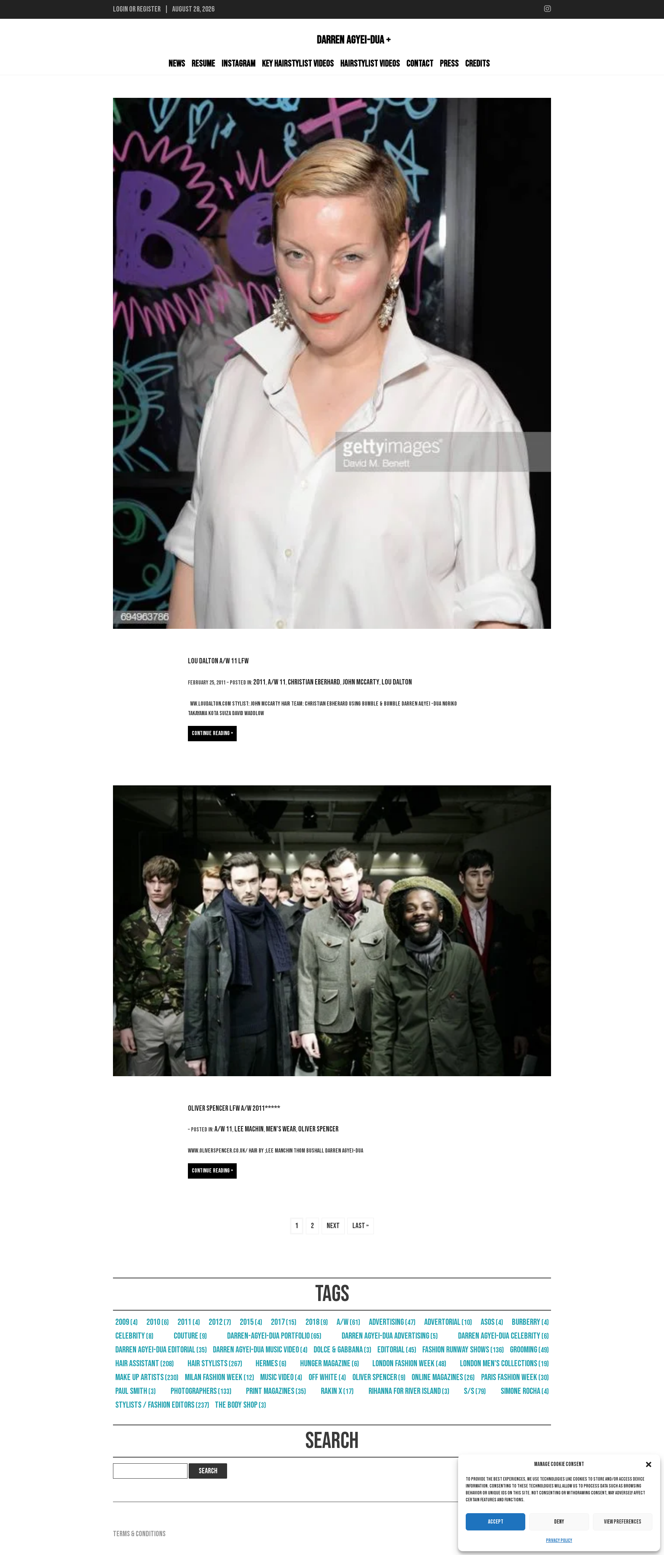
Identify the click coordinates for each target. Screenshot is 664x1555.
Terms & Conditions (139, 1534)
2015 (251, 1322)
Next (333, 1225)
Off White (327, 1377)
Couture (190, 1336)
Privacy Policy (559, 1540)
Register (149, 9)
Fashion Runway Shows (463, 1349)
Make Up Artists (146, 1377)
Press (449, 63)
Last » (360, 1225)
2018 (316, 1322)
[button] (648, 1464)
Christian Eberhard (314, 682)
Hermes (271, 1363)
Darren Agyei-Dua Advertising (390, 1336)
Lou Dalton (397, 682)
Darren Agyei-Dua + (354, 40)
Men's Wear (281, 1129)
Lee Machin (249, 1129)
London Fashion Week (409, 1363)
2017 (283, 1322)
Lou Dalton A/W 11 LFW (218, 661)
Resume (203, 63)
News (177, 63)
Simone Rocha (525, 1391)
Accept (495, 1521)
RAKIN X (337, 1391)
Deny (559, 1521)
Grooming (529, 1349)
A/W (348, 1322)
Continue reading (211, 733)
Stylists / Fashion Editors (162, 1405)
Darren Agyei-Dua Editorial (161, 1349)
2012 (220, 1322)
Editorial (396, 1349)
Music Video (281, 1377)
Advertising (392, 1322)
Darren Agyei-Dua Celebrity (503, 1336)
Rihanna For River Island (409, 1391)
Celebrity (134, 1336)
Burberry (530, 1322)
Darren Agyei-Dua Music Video (260, 1349)
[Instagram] (547, 9)
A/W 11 (277, 682)
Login (120, 9)
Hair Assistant (144, 1363)
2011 (259, 682)
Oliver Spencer (318, 1129)
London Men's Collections (504, 1363)
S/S (475, 1391)
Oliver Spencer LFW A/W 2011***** (234, 1108)
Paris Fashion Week (515, 1377)
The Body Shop (240, 1405)
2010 (157, 1322)
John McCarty (360, 682)
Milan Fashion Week (219, 1377)
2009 (126, 1322)
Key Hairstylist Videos (298, 63)
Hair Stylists (215, 1363)
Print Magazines (276, 1391)
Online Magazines (443, 1377)
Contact (420, 63)
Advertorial (448, 1322)
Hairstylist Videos (370, 63)
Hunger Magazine (329, 1363)
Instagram (239, 63)
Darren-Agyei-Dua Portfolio (274, 1336)
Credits (477, 63)
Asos (492, 1322)
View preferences (622, 1521)
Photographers (201, 1391)
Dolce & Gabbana (342, 1349)
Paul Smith (135, 1391)
